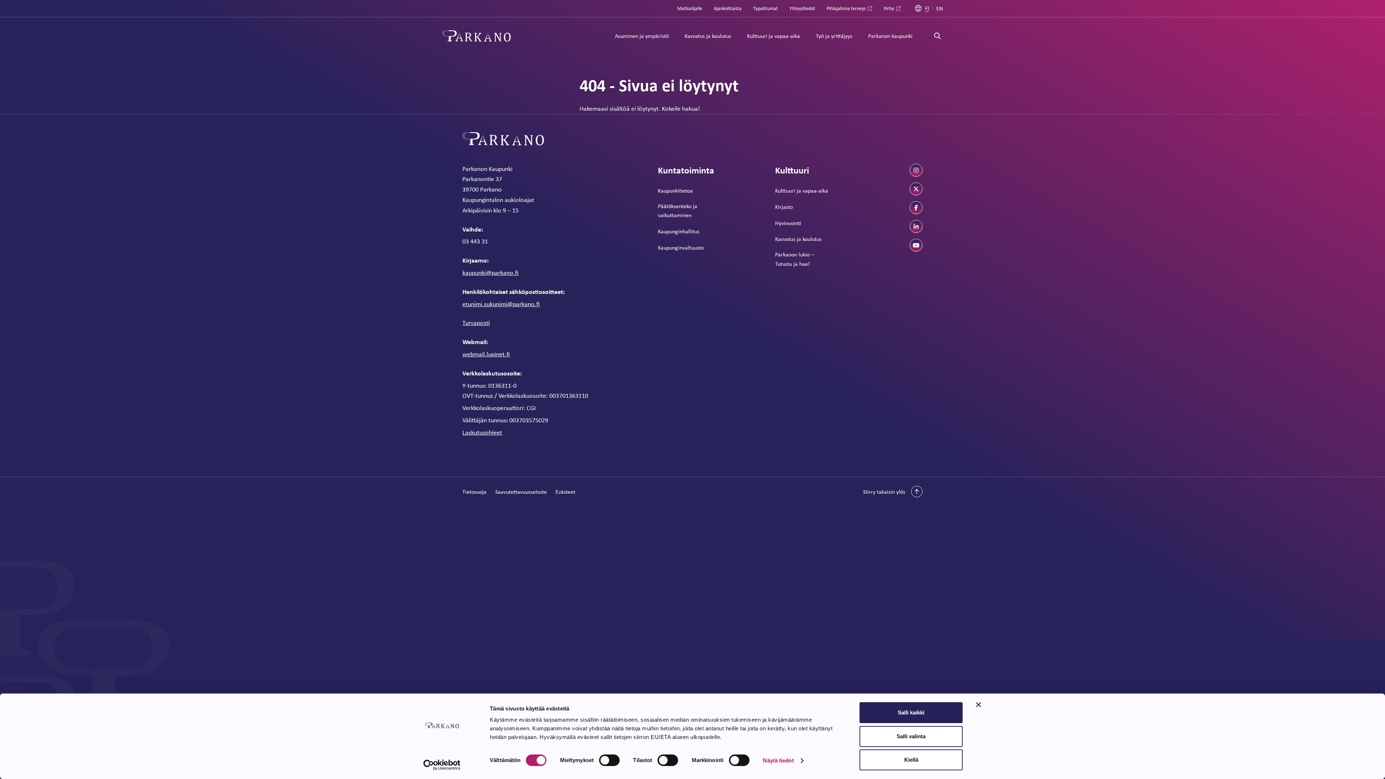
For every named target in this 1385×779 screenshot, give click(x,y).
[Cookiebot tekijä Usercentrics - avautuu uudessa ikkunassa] (442, 765)
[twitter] (916, 188)
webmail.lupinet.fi (486, 354)
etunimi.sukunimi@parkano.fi (501, 304)
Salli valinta (911, 736)
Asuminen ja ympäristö (642, 36)
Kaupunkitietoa (675, 190)
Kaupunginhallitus (678, 231)
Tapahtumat (765, 8)
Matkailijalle (689, 8)
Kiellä (911, 760)
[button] (893, 491)
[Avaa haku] (937, 36)
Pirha (889, 8)
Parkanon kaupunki (890, 36)
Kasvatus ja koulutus (708, 36)
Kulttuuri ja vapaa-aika (773, 36)
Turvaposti (476, 322)
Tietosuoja (474, 492)
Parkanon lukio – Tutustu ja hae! (794, 259)
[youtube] (916, 245)
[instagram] (916, 170)
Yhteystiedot (802, 8)
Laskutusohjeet (482, 432)
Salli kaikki (911, 712)
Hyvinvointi (788, 223)
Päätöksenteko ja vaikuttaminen (677, 210)
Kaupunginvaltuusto (681, 247)
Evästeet (565, 492)
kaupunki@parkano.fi (490, 272)
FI (927, 8)
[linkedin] (916, 226)
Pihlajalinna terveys (846, 8)
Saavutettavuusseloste (521, 492)
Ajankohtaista (728, 8)
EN (939, 9)
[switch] (609, 760)
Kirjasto (784, 207)
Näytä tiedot (778, 760)
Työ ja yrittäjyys (834, 36)
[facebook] (916, 207)
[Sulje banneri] (978, 704)
